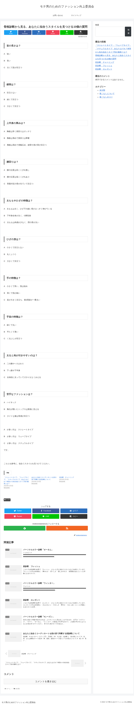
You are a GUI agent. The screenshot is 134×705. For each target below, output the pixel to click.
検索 (97, 25)
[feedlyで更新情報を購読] (24, 528)
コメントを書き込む (46, 681)
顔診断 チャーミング (66, 477)
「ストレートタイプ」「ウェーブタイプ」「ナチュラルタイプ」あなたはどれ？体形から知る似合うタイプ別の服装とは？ (113, 48)
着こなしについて (107, 94)
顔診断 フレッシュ (103, 66)
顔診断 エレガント (103, 69)
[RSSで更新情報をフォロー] (67, 528)
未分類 (8, 499)
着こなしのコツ (106, 97)
